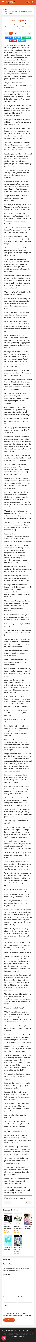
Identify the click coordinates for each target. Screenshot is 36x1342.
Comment (7, 1274)
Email (20, 1297)
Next (15, 33)
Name (5, 1297)
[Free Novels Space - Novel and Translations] (10, 2)
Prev (6, 33)
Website (5, 1305)
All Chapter (11, 33)
